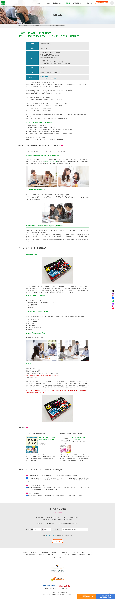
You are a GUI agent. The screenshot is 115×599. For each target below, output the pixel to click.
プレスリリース (34, 552)
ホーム (33, 3)
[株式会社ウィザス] (57, 577)
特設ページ (41, 555)
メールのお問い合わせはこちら (48, 78)
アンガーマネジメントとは (43, 3)
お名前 (28, 529)
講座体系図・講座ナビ (58, 3)
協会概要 (89, 3)
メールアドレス (56, 529)
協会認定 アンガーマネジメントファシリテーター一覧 (65, 552)
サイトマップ (65, 555)
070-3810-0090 (44, 76)
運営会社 (61, 557)
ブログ (90, 555)
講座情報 (68, 3)
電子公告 (53, 557)
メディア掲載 (45, 552)
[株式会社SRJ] (65, 584)
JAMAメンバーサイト (86, 552)
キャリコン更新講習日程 (29, 555)
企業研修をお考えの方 (78, 3)
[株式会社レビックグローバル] (50, 584)
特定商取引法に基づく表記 (78, 555)
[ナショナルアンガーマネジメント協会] (57, 565)
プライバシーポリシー (51, 535)
